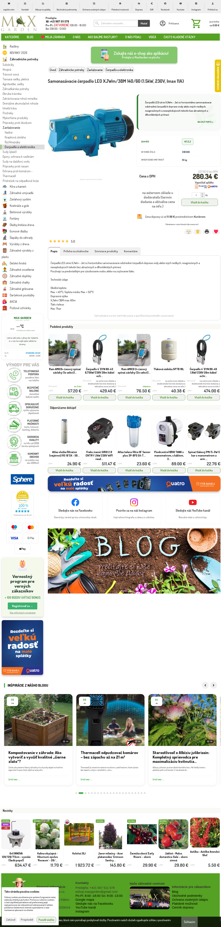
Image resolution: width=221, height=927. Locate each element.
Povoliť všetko (46, 919)
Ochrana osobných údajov (190, 899)
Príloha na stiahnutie (76, 251)
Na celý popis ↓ (205, 122)
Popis (54, 251)
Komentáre (131, 251)
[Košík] (204, 23)
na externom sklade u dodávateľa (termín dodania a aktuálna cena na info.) (102, 384)
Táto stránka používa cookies (21, 891)
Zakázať (10, 919)
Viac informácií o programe (22, 612)
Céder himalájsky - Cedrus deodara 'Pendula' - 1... (79, 857)
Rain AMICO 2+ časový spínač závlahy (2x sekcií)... (134, 370)
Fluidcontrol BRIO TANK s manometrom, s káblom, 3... (134, 455)
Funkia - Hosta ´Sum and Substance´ (47, 855)
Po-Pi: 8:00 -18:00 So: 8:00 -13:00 (99, 895)
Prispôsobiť (27, 919)
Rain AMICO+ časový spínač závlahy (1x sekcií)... (65, 370)
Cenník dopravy (183, 907)
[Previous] (205, 685)
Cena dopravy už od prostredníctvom (175, 216)
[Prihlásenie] (169, 23)
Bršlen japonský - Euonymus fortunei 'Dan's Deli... (110, 855)
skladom (147, 386)
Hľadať (144, 23)
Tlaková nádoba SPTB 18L (168, 369)
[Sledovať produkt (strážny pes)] (198, 231)
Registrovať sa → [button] (22, 606)
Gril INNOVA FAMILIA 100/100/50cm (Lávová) (173, 855)
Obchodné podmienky (187, 895)
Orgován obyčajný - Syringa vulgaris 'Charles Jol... (142, 857)
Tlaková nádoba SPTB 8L (204, 452)
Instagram (82, 911)
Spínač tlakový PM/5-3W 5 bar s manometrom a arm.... (169, 455)
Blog (175, 891)
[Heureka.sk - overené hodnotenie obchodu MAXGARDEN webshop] (22, 517)
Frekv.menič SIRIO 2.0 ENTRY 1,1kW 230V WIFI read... (64, 455)
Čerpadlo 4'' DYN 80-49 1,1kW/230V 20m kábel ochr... (203, 372)
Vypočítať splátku (204, 182)
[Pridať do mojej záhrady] (216, 231)
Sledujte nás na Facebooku (94, 903)
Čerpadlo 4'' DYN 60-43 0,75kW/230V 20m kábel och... (99, 372)
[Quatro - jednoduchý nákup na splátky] (22, 647)
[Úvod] (19, 23)
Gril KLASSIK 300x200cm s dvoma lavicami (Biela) (205, 855)
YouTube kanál (85, 907)
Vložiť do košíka (199, 202)
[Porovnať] (188, 231)
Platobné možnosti (185, 903)
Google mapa (84, 899)
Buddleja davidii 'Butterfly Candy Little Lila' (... (16, 857)
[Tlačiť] (207, 231)
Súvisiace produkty (106, 251)
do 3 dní (77, 386)
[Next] (213, 685)
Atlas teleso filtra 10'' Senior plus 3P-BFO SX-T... (99, 453)
